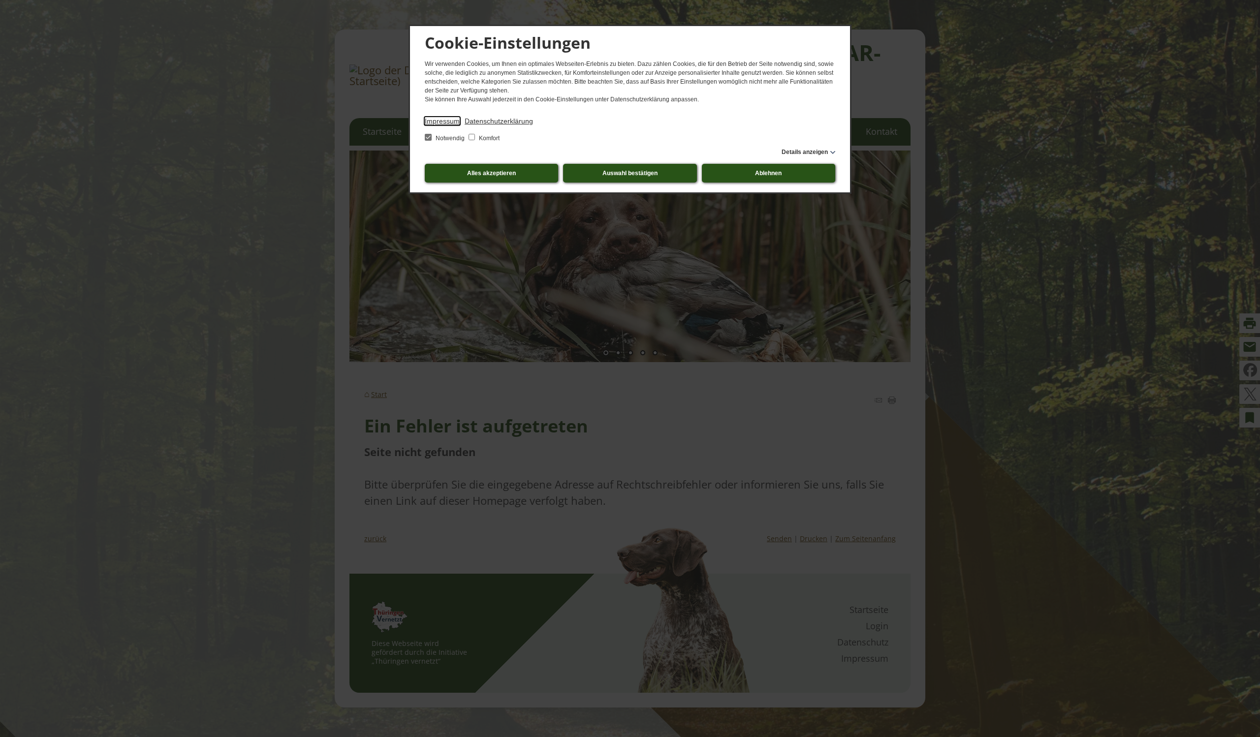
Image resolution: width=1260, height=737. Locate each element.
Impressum (442, 121)
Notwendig (450, 138)
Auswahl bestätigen (630, 173)
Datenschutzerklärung (499, 121)
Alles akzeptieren (491, 173)
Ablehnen (768, 173)
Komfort (488, 138)
